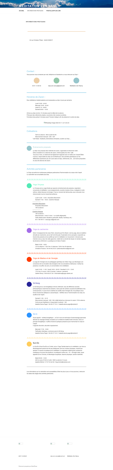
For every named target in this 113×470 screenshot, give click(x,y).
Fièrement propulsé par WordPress (28, 466)
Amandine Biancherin (41, 206)
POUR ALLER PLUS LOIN (53, 10)
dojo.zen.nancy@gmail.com (56, 86)
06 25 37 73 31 (53, 304)
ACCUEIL (21, 10)
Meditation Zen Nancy (76, 86)
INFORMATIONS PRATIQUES (35, 10)
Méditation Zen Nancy (39, 6)
